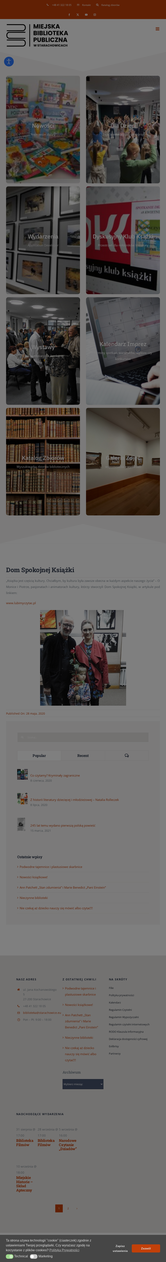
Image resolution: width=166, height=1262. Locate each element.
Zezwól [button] (146, 1248)
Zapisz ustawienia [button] (120, 1248)
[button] (9, 1256)
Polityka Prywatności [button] (64, 1250)
